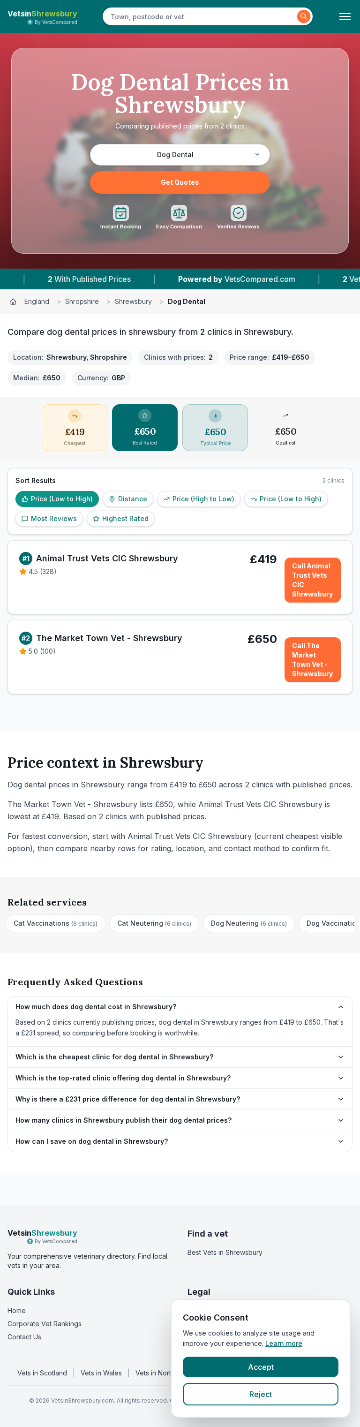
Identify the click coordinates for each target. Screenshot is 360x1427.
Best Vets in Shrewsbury (225, 1252)
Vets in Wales (101, 1373)
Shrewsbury (133, 301)
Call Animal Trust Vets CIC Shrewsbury (312, 580)
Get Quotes (180, 182)
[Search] (303, 16)
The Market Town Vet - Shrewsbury (109, 638)
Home (17, 1310)
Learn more (283, 1343)
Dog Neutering (249, 923)
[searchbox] (201, 16)
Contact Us (24, 1337)
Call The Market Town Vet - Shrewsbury (312, 660)
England (36, 301)
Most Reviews (54, 518)
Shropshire (82, 301)
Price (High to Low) (203, 499)
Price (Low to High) (62, 499)
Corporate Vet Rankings (45, 1324)
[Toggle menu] (345, 16)
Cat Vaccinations (56, 923)
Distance (132, 499)
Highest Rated (125, 518)
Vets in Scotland (42, 1373)
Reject (260, 1394)
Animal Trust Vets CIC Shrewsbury (107, 558)
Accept (261, 1367)
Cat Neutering (154, 923)
